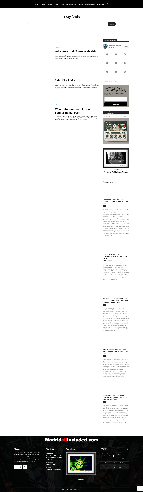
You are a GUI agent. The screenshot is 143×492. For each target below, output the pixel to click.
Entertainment (59, 104)
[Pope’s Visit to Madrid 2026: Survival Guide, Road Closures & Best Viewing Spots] (116, 387)
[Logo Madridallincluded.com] (71, 439)
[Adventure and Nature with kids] (33, 52)
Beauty (57, 47)
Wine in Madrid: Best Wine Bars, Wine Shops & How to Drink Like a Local (115, 352)
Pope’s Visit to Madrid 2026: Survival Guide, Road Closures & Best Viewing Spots (115, 398)
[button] (107, 4)
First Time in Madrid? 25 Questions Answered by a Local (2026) (115, 256)
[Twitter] (24, 467)
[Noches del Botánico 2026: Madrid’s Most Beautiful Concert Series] (116, 191)
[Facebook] (16, 467)
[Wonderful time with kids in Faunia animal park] (33, 112)
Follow (126, 46)
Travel (104, 260)
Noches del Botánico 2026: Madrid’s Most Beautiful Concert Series (115, 202)
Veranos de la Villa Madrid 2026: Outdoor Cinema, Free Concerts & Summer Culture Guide (115, 301)
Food (104, 356)
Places (57, 76)
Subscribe (116, 104)
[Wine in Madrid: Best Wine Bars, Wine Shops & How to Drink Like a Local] (116, 341)
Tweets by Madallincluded (110, 81)
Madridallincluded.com (110, 40)
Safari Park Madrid (67, 80)
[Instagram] (20, 467)
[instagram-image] (107, 54)
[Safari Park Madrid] (33, 82)
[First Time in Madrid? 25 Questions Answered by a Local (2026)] (116, 245)
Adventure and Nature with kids (75, 51)
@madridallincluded (115, 45)
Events (104, 206)
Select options (81, 479)
